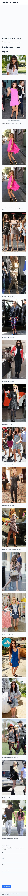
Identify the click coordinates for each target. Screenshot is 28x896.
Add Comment (5, 871)
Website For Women (10, 2)
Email (3, 858)
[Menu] (25, 2)
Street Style (18, 42)
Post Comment (6, 886)
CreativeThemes (5, 894)
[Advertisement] (14, 19)
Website (3, 864)
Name (3, 852)
